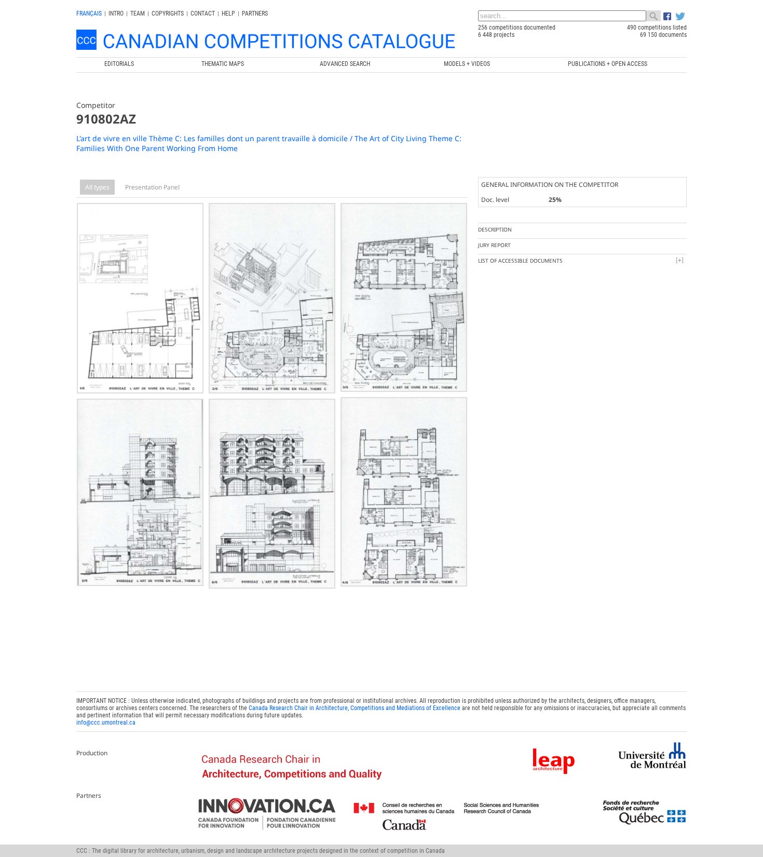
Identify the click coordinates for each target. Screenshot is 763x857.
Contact (202, 13)
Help (228, 13)
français (89, 13)
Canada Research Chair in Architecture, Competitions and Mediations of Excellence (354, 708)
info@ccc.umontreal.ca (105, 722)
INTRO (116, 13)
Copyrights (168, 13)
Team (137, 13)
